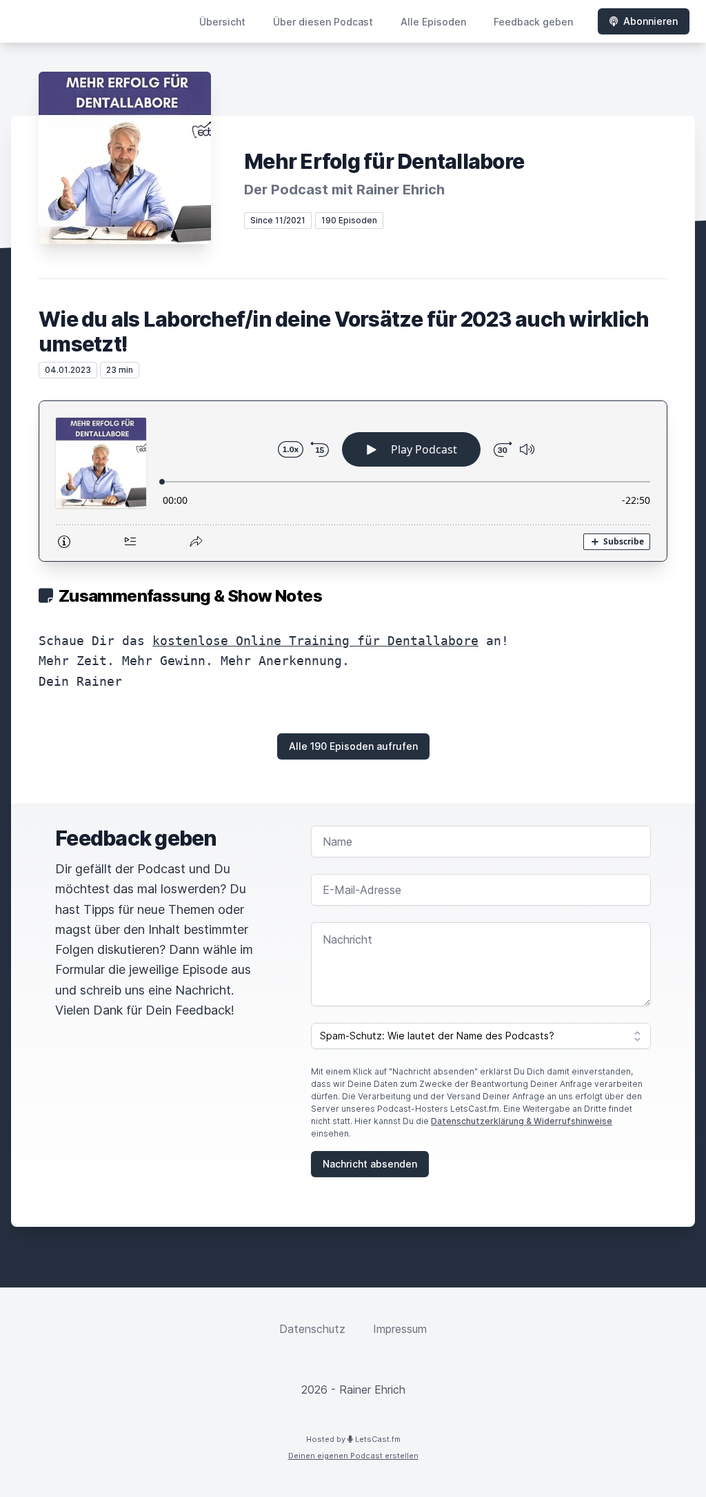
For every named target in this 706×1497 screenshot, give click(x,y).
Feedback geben (533, 22)
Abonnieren (650, 21)
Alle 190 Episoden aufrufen (353, 746)
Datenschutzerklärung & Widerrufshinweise (521, 1121)
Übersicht (222, 22)
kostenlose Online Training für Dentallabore (315, 640)
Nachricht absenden (370, 1164)
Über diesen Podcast (323, 22)
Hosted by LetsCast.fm (353, 1439)
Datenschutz (312, 1329)
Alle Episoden (433, 22)
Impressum (400, 1329)
